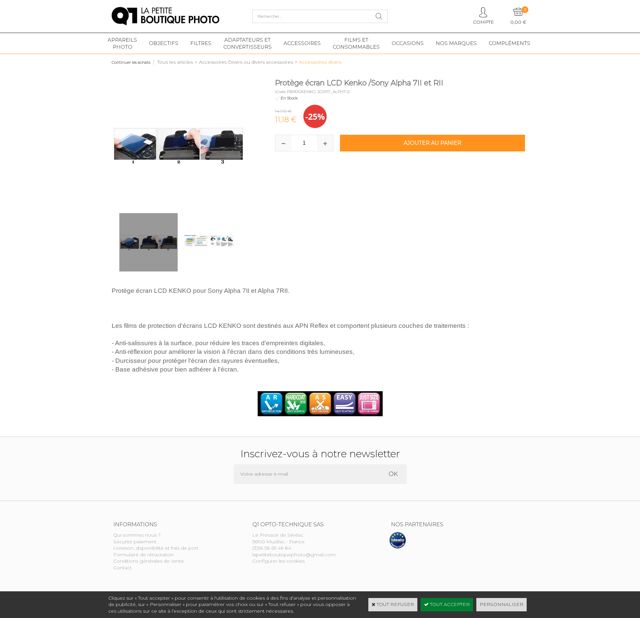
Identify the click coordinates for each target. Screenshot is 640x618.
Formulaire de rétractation (143, 555)
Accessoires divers (320, 62)
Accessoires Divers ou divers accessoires (246, 62)
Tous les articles (175, 62)
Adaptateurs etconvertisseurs (247, 43)
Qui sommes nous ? (137, 535)
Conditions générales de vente (148, 561)
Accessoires (302, 43)
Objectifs (163, 43)
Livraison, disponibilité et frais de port (155, 548)
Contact (122, 568)
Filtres (200, 43)
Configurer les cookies (278, 561)
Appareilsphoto (122, 43)
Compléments (509, 43)
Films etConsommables (356, 43)
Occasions (408, 43)
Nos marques (456, 43)
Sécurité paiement (134, 542)
